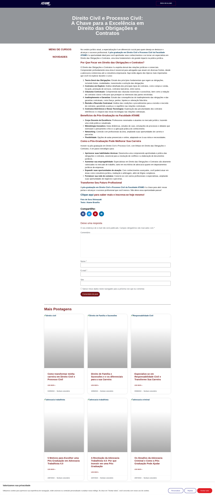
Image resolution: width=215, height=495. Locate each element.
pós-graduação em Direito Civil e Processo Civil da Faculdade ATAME (113, 187)
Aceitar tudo (204, 491)
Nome (84, 261)
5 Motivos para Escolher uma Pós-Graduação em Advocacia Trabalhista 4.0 (64, 461)
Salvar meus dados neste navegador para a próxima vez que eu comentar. (114, 289)
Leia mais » (51, 385)
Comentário (85, 233)
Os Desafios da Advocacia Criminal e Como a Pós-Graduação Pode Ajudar (148, 461)
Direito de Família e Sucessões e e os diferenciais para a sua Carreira (107, 377)
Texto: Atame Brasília (90, 202)
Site (82, 280)
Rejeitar (190, 491)
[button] (83, 213)
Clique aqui (87, 194)
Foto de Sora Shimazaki (91, 199)
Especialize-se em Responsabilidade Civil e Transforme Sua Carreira (147, 377)
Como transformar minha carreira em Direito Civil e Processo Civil (61, 377)
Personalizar (175, 491)
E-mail (84, 270)
